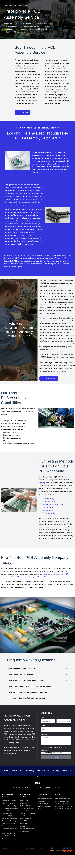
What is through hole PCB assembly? (22, 668)
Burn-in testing (48, 507)
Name (43, 717)
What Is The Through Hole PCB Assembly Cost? (26, 680)
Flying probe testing (50, 501)
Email (43, 726)
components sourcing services (47, 574)
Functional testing (49, 513)
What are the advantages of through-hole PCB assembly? (29, 686)
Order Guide (42, 794)
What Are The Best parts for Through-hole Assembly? (28, 692)
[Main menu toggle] (69, 2)
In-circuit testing (48, 499)
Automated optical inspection (53, 504)
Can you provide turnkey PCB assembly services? (27, 698)
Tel (57, 717)
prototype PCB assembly (37, 577)
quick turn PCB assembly (17, 577)
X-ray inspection (48, 510)
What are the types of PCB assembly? (22, 674)
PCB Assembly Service (8, 795)
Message (44, 734)
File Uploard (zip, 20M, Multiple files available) (53, 748)
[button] (56, 418)
